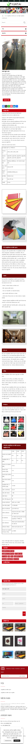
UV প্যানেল (4, 556)
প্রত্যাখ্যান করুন (8, 740)
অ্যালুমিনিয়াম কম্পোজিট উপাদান (8, 553)
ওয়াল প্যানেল (16, 559)
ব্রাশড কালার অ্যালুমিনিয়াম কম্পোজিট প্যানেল (10, 568)
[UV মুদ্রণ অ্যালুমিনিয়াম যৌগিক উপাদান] (20, 641)
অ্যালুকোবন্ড (4, 559)
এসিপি (9, 556)
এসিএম (12, 556)
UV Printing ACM (7, 659)
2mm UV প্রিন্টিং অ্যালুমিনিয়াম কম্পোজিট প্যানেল (19, 661)
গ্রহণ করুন (17, 740)
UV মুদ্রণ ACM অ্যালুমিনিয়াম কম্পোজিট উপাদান (19, 634)
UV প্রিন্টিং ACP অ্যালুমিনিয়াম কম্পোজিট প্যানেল (6, 634)
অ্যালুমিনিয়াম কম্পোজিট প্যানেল (11, 15)
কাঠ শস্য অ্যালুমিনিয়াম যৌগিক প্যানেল (9, 570)
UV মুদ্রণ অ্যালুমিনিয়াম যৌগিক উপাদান (19, 649)
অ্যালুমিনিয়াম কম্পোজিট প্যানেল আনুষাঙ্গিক (7, 692)
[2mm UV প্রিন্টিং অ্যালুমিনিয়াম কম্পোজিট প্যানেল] (20, 655)
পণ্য (5, 15)
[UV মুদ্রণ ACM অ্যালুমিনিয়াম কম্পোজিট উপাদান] (20, 627)
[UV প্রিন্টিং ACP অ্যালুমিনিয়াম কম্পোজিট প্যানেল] (8, 627)
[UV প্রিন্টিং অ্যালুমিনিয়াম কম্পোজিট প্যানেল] (8, 641)
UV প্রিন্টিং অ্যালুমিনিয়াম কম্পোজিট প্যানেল (10, 578)
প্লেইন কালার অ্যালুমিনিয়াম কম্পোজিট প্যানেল (11, 566)
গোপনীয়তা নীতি (14, 737)
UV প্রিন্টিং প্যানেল (18, 553)
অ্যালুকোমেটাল (10, 559)
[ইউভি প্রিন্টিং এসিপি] (14, 54)
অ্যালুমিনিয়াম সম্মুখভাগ (18, 556)
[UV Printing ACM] (8, 654)
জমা (24, 613)
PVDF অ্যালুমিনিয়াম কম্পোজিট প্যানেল (10, 576)
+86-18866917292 (7, 723)
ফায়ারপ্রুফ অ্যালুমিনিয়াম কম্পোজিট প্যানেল (10, 574)
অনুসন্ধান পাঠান (6, 100)
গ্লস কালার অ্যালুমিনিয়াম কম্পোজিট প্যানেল (10, 565)
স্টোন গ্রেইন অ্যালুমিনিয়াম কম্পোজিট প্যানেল (10, 572)
